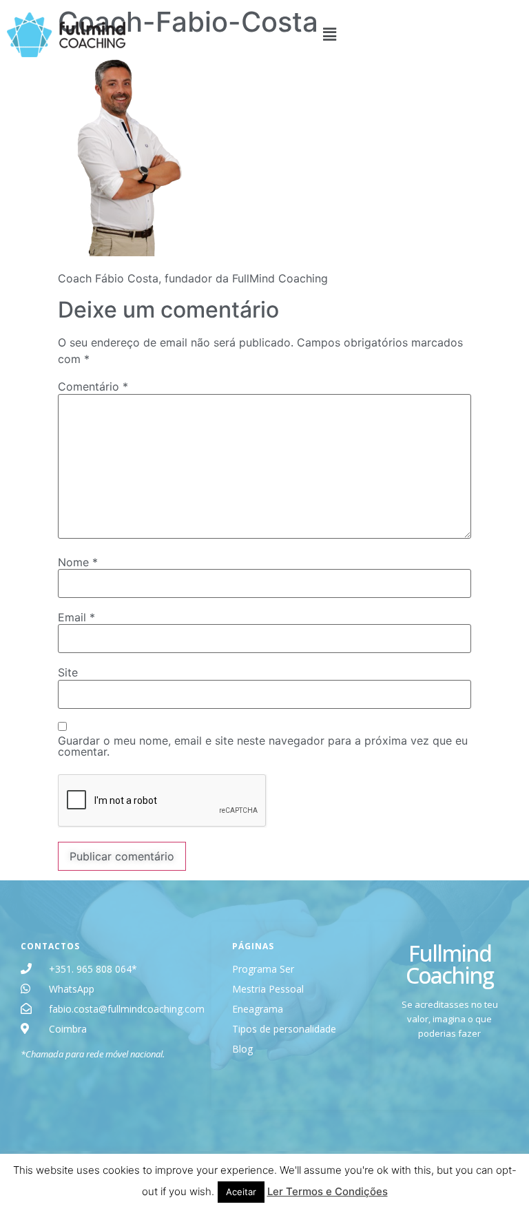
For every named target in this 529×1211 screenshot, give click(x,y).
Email (76, 617)
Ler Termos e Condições (327, 1191)
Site (68, 672)
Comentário (93, 386)
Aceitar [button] (241, 1191)
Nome (78, 562)
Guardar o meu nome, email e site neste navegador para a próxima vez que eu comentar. (263, 746)
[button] (330, 35)
